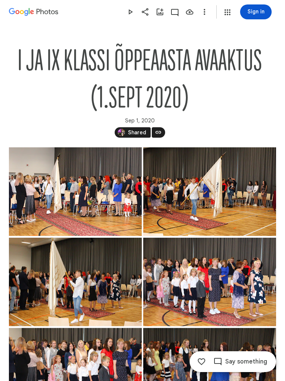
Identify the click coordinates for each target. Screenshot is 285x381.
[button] (227, 12)
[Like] (201, 361)
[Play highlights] (130, 12)
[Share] (145, 11)
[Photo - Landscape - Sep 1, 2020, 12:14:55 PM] (75, 282)
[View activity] (174, 11)
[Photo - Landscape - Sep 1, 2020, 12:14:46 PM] (75, 191)
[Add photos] (160, 11)
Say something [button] (246, 361)
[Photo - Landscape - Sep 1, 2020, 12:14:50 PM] (209, 191)
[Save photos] (189, 11)
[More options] (204, 11)
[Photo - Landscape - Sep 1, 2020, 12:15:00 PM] (209, 282)
